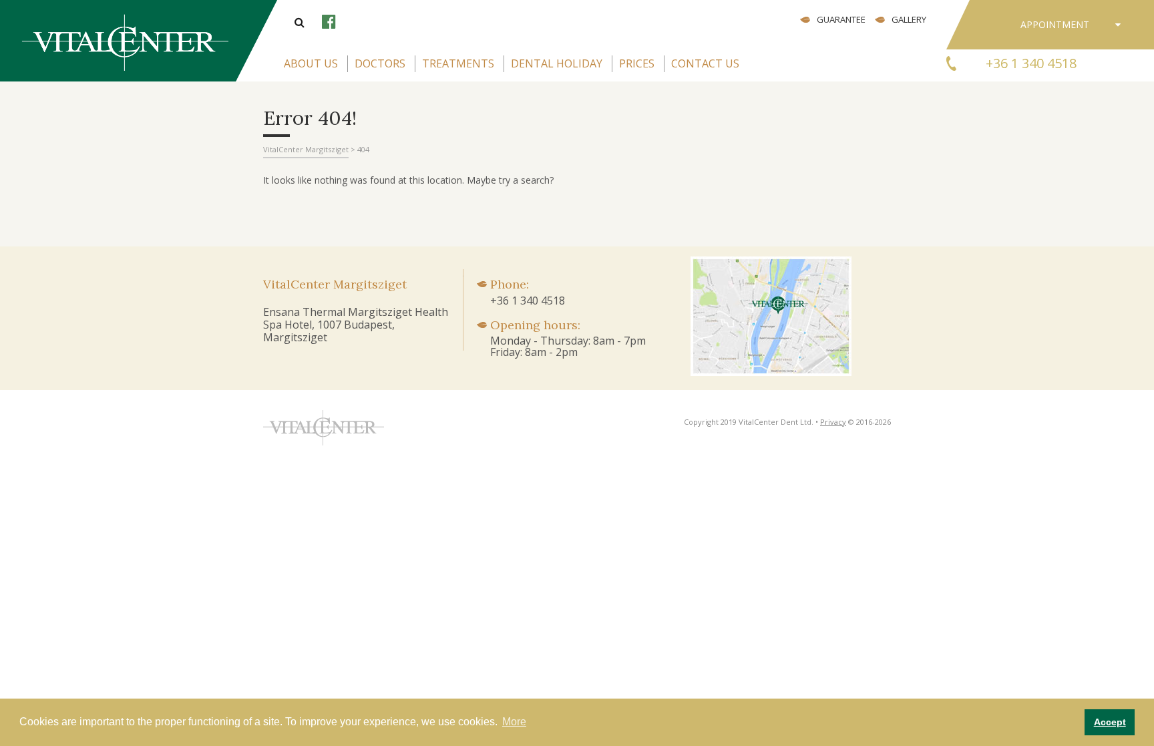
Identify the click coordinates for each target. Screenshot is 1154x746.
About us (311, 63)
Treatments (458, 63)
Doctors (380, 63)
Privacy (833, 422)
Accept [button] (1110, 722)
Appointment (1054, 24)
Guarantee (841, 19)
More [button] (514, 721)
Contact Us (705, 63)
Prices (636, 63)
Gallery (909, 19)
